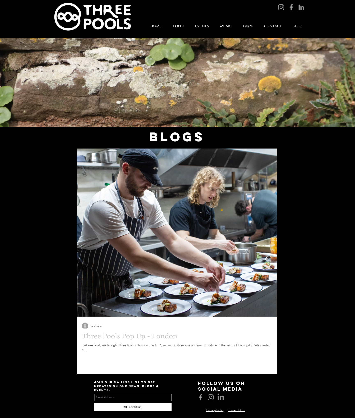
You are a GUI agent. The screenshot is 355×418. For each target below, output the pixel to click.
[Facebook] (291, 7)
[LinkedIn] (301, 7)
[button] (202, 26)
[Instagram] (281, 7)
